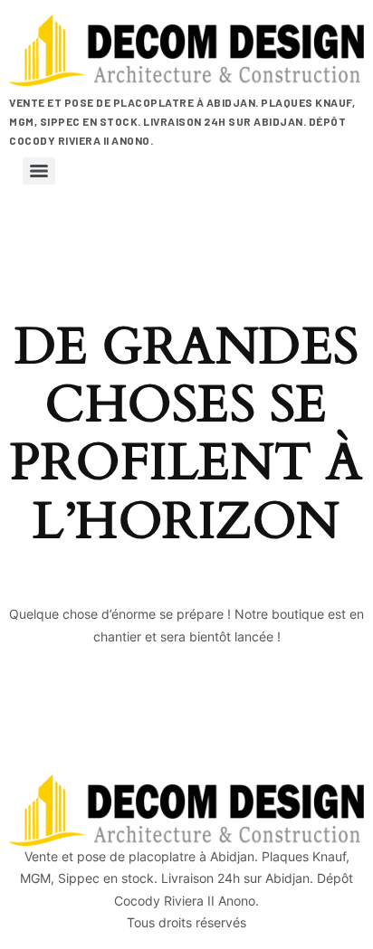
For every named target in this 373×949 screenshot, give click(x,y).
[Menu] (39, 171)
